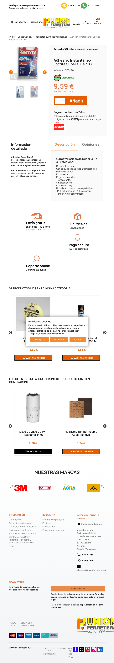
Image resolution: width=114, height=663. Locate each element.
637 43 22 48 (93, 5)
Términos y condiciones (27, 624)
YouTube (87, 648)
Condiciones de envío (20, 523)
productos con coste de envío (35, 230)
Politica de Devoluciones (21, 530)
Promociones (37, 21)
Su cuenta (48, 514)
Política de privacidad (49, 651)
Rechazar (59, 339)
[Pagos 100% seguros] (77, 237)
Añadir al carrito (34, 357)
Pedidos (46, 523)
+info (56, 122)
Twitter (81, 648)
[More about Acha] (69, 487)
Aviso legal (13, 624)
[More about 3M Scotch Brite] (20, 487)
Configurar (39, 339)
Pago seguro (79, 245)
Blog (11, 545)
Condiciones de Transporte (22, 526)
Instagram (93, 648)
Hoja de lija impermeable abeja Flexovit (81, 433)
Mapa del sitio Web (71, 652)
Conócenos (15, 519)
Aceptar (78, 339)
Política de (78, 224)
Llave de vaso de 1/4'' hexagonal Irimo (33, 433)
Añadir (76, 101)
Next (104, 332)
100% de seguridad (78, 248)
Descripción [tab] (65, 144)
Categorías (21, 21)
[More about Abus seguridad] (44, 487)
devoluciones (77, 227)
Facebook (75, 648)
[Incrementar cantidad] (63, 99)
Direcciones (48, 526)
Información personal (53, 519)
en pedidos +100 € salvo (38, 226)
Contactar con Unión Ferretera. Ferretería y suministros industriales (21, 539)
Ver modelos (33, 451)
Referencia (58, 70)
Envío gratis (35, 222)
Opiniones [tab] (90, 144)
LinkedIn (100, 648)
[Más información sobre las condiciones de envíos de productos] (36, 216)
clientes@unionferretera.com (92, 570)
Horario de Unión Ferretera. (22, 533)
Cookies (61, 648)
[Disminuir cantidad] (63, 102)
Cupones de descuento (54, 530)
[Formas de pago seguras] (33, 635)
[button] (12, 487)
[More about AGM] (93, 487)
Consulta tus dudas (36, 269)
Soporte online (38, 265)
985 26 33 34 (74, 5)
